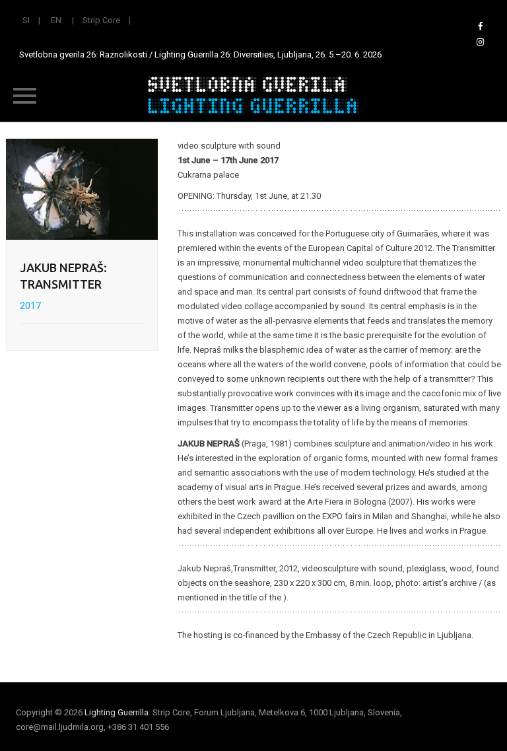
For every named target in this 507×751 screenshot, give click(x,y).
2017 (30, 306)
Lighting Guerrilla (116, 712)
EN (56, 20)
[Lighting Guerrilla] (253, 95)
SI (26, 20)
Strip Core (101, 20)
